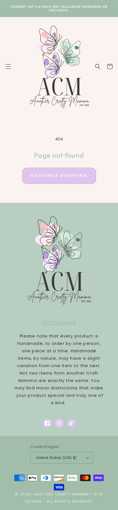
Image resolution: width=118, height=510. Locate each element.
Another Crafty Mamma (62, 494)
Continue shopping (59, 175)
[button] (8, 66)
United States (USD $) (56, 457)
